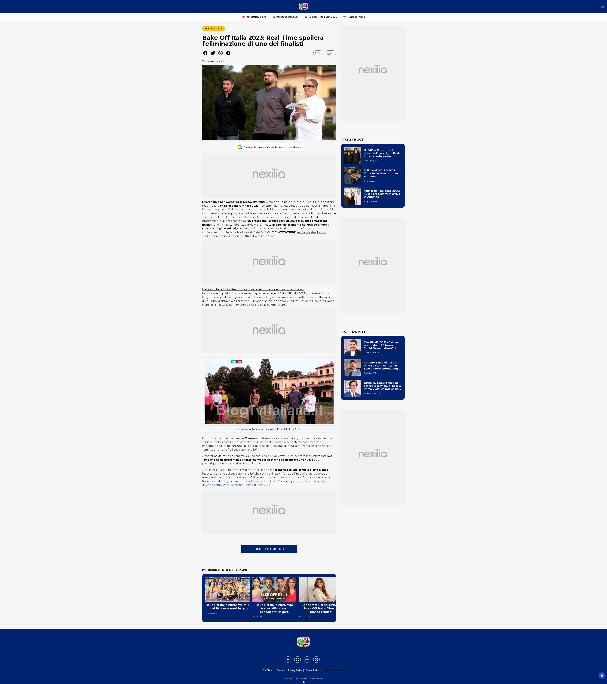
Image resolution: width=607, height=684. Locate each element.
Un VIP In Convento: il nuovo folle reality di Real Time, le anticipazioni (381, 153)
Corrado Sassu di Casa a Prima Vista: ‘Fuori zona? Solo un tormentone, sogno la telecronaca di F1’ (382, 365)
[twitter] (213, 55)
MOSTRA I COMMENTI (269, 549)
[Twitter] (295, 657)
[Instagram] (305, 657)
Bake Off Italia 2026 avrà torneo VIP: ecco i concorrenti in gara (274, 608)
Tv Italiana (208, 61)
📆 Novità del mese (354, 16)
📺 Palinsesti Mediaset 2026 (320, 16)
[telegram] (228, 55)
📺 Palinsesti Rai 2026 (285, 16)
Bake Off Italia (213, 28)
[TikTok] (314, 657)
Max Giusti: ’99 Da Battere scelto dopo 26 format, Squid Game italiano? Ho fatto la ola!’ (381, 345)
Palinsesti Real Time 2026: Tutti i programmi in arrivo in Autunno (382, 193)
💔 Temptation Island (254, 16)
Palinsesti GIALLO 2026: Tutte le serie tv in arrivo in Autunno (382, 173)
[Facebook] (286, 657)
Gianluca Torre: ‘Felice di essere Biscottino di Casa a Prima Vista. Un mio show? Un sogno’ (382, 386)
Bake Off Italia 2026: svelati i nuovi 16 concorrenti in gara (227, 606)
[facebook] (205, 55)
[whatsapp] (220, 55)
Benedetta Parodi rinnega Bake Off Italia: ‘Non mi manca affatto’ (321, 608)
